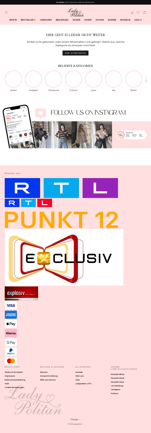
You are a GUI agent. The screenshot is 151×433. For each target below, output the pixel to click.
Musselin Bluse (117, 374)
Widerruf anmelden (14, 372)
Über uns (80, 376)
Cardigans (46, 20)
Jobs (78, 380)
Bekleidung (62, 20)
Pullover (114, 393)
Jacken (76, 20)
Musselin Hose (117, 382)
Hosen (88, 20)
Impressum (10, 376)
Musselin (125, 20)
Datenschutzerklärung (15, 380)
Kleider (112, 20)
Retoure (44, 372)
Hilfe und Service (48, 380)
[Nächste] (146, 80)
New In (13, 20)
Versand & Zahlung (49, 376)
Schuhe (100, 20)
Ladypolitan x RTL (84, 383)
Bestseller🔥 (28, 20)
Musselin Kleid (117, 378)
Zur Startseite (75, 53)
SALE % (138, 20)
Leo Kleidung (117, 386)
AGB (7, 383)
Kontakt (79, 372)
